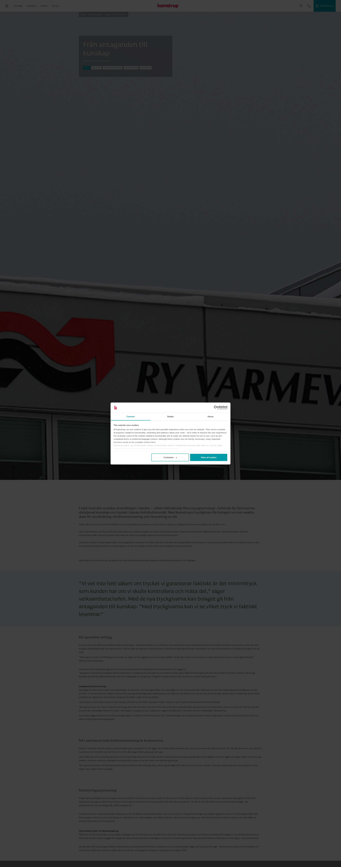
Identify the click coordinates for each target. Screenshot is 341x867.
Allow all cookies (208, 457)
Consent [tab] (131, 416)
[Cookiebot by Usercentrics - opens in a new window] (216, 408)
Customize (169, 457)
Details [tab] (170, 416)
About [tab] (210, 416)
